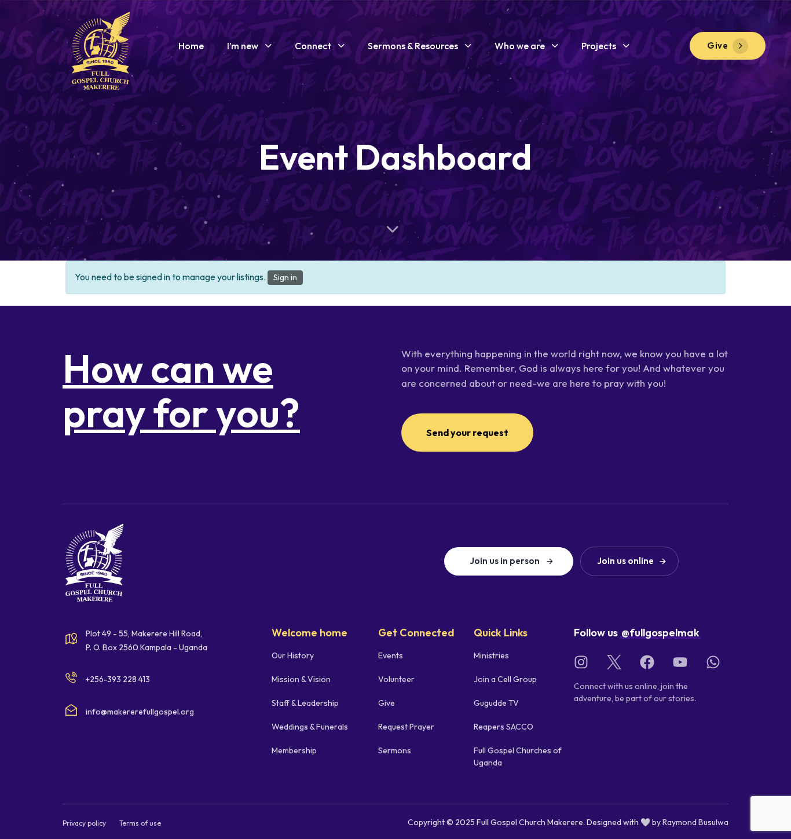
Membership (294, 750)
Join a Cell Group (505, 679)
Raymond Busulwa (695, 822)
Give (386, 703)
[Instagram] (581, 662)
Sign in (285, 277)
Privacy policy (84, 823)
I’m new (242, 46)
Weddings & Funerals (310, 726)
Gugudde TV (496, 703)
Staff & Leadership (305, 703)
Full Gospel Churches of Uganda (518, 756)
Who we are (520, 46)
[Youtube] (680, 662)
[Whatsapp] (713, 662)
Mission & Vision (301, 679)
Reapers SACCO (503, 726)
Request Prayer (406, 726)
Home (191, 46)
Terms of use (140, 823)
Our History (293, 655)
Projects (598, 46)
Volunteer (396, 679)
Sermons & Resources (413, 46)
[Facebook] (647, 662)
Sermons (394, 750)
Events (390, 655)
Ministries (491, 655)
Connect (313, 46)
